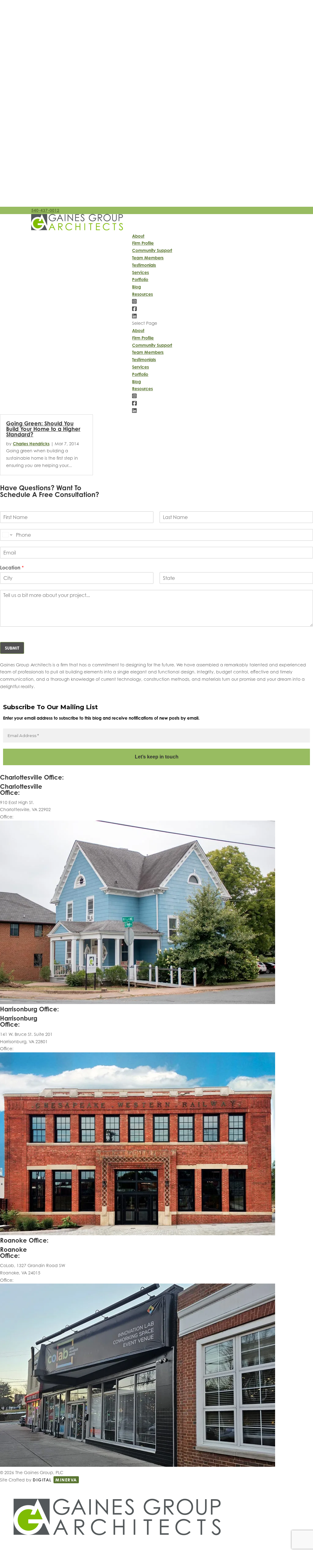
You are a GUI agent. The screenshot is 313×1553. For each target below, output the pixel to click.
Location (12, 568)
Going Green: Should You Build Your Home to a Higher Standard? (43, 429)
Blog (136, 286)
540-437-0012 (45, 210)
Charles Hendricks (31, 443)
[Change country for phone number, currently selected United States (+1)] (7, 535)
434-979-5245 (29, 816)
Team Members (148, 257)
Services (140, 272)
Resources (142, 294)
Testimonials (144, 265)
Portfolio (140, 279)
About (138, 236)
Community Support (152, 250)
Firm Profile (143, 243)
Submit (12, 647)
